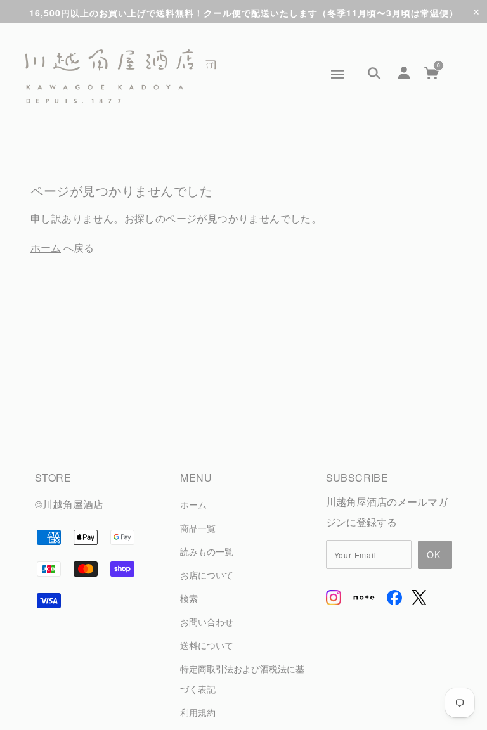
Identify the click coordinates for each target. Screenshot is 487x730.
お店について (206, 574)
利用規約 (198, 712)
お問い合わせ (206, 621)
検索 (189, 598)
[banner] (120, 76)
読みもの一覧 (206, 551)
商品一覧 (198, 527)
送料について (206, 644)
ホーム (45, 247)
